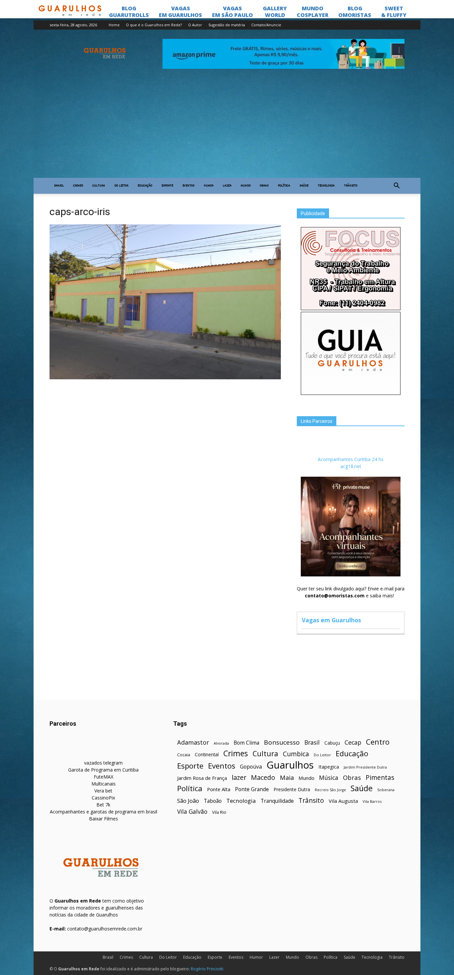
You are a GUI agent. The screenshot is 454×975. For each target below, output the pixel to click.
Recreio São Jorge (330, 790)
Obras (264, 185)
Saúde (303, 185)
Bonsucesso (282, 742)
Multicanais (103, 784)
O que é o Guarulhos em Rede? (154, 24)
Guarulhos (290, 765)
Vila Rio (219, 812)
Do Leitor (121, 185)
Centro (378, 741)
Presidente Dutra (292, 789)
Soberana (386, 789)
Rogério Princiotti (207, 969)
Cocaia (183, 755)
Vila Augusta (343, 800)
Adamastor (193, 742)
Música (328, 777)
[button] (396, 186)
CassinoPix (103, 797)
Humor (208, 185)
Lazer (227, 185)
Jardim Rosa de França (202, 778)
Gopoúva (251, 766)
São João (188, 800)
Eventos (188, 185)
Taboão (213, 800)
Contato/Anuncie (266, 24)
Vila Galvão (192, 811)
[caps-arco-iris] (165, 377)
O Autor (195, 24)
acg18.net (350, 466)
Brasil (59, 185)
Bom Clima (246, 742)
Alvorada (221, 743)
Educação (145, 185)
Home (114, 24)
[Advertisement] (227, 128)
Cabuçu (332, 743)
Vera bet (103, 791)
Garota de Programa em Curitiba (103, 770)
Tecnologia (326, 185)
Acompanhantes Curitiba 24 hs (351, 459)
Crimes (78, 185)
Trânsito (350, 185)
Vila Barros (372, 801)
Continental (207, 754)
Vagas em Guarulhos (331, 620)
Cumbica (296, 754)
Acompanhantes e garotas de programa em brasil (103, 811)
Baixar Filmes (103, 818)
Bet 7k (103, 804)
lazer (239, 777)
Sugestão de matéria (226, 24)
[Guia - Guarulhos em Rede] (350, 393)
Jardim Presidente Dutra (365, 767)
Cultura (98, 185)
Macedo (263, 777)
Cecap (353, 742)
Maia (287, 777)
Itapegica (328, 767)
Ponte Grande (252, 789)
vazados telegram (103, 763)
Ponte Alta (218, 789)
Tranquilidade (277, 800)
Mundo (246, 185)
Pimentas (380, 777)
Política (284, 185)
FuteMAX (103, 777)
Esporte (167, 185)
